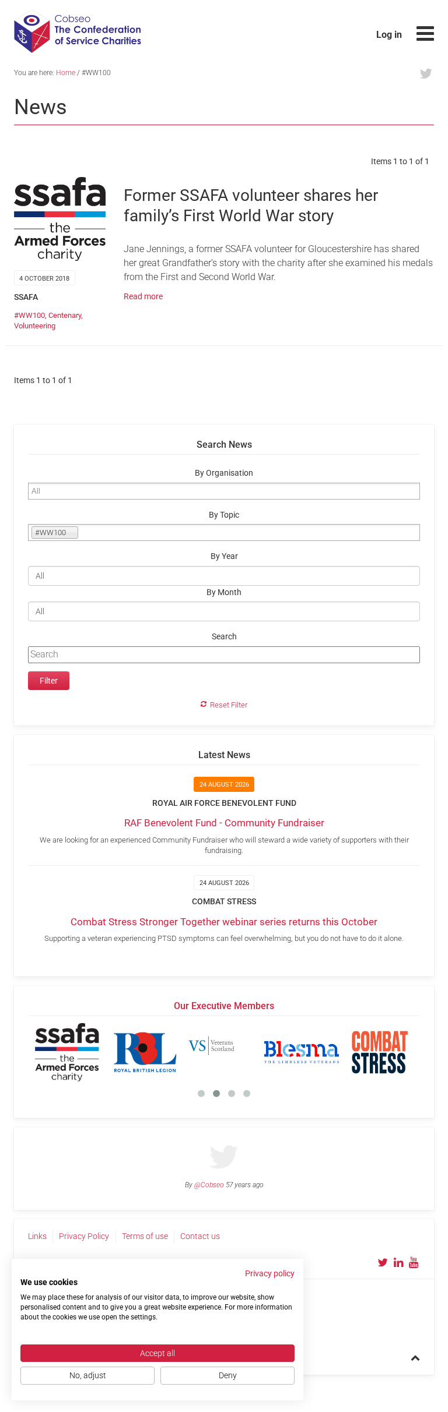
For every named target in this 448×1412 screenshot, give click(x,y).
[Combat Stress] (379, 1052)
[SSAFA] (67, 1052)
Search (224, 637)
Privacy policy (270, 1273)
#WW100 (29, 315)
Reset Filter (228, 704)
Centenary (64, 315)
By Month (224, 592)
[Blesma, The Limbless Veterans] (301, 1052)
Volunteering (34, 325)
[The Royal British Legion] (145, 1052)
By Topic (224, 515)
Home (65, 73)
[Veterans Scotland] (223, 1052)
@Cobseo (209, 1185)
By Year (224, 556)
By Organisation (224, 473)
